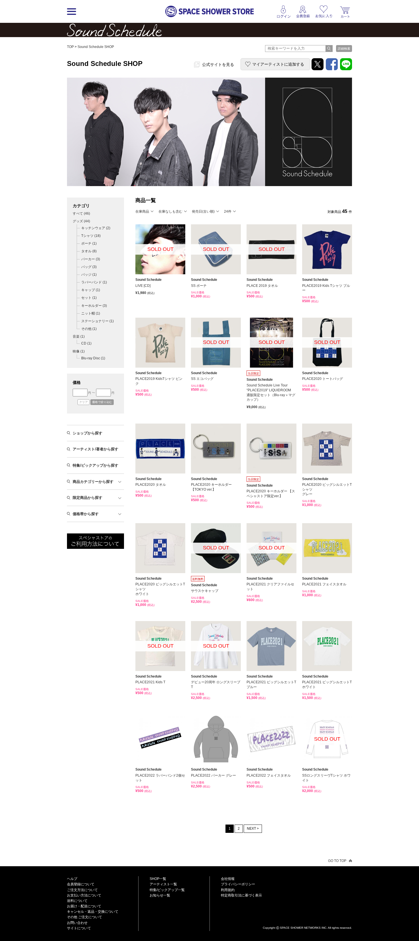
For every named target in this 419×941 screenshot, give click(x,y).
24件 (227, 211)
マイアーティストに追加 (278, 64)
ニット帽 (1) (90, 313)
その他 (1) (89, 329)
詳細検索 (344, 48)
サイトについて (79, 928)
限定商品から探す (87, 497)
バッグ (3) (89, 267)
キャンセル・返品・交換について (92, 912)
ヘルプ (72, 879)
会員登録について (80, 884)
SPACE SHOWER (307, 918)
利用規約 (228, 890)
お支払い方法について (84, 895)
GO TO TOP (337, 861)
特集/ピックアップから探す (95, 465)
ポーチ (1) (89, 243)
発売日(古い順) (203, 211)
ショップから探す (87, 433)
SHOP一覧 (158, 879)
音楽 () (79, 336)
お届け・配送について (84, 906)
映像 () (79, 351)
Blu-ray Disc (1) (93, 358)
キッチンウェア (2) (95, 228)
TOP (70, 47)
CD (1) (86, 343)
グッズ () (81, 221)
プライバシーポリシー (238, 884)
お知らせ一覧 (160, 895)
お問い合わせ (77, 923)
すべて (81, 213)
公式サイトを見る (218, 64)
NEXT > (253, 829)
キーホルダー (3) (94, 306)
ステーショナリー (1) (97, 321)
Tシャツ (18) (91, 236)
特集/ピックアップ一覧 (167, 890)
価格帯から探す (86, 514)
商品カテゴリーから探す (93, 481)
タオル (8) (89, 251)
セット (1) (89, 298)
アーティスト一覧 (163, 884)
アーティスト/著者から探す (95, 449)
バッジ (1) (89, 275)
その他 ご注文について (84, 917)
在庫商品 (142, 211)
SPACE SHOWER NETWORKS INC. (303, 927)
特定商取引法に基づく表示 (241, 895)
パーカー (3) (90, 259)
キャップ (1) (90, 290)
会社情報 (228, 879)
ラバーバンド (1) (94, 282)
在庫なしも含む (170, 211)
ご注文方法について (82, 890)
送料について (77, 901)
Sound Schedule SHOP (96, 47)
